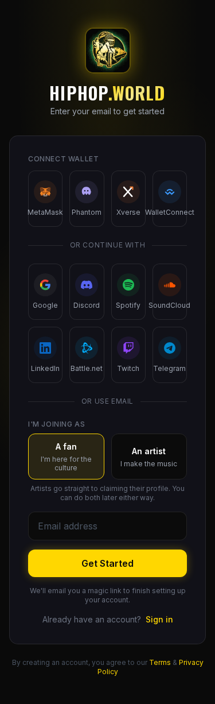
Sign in (159, 619)
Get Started (107, 563)
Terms (160, 662)
